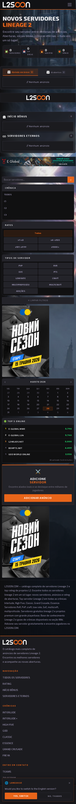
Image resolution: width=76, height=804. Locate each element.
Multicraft (55, 284)
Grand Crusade (13, 749)
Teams (7, 771)
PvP (20, 265)
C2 (5, 208)
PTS (55, 272)
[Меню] (70, 4)
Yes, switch (20, 796)
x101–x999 (21, 247)
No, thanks (55, 796)
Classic (7, 736)
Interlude (9, 712)
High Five (8, 724)
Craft (55, 278)
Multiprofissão (20, 284)
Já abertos (57, 72)
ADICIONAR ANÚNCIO (38, 498)
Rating (7, 683)
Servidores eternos (16, 695)
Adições (20, 291)
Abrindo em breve (22, 72)
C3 (5, 214)
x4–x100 (55, 240)
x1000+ (55, 247)
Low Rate (21, 278)
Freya (6, 755)
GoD (5, 730)
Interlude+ (10, 718)
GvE (21, 272)
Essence (8, 743)
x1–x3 (21, 240)
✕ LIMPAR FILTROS (38, 300)
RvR (55, 265)
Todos (8, 194)
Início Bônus (10, 689)
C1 (5, 201)
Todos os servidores (16, 677)
